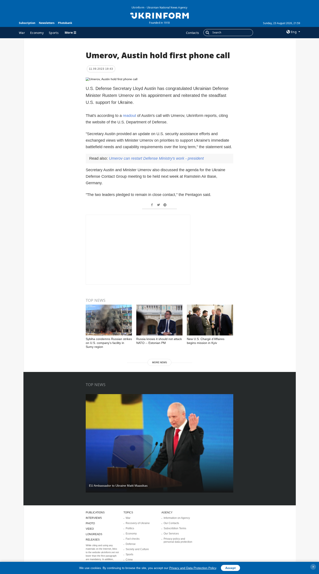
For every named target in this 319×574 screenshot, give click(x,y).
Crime (129, 559)
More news (159, 362)
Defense (131, 544)
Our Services (171, 533)
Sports (54, 33)
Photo (90, 523)
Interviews (94, 517)
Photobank (65, 23)
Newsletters (46, 23)
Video (90, 528)
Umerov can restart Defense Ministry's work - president (156, 158)
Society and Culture (137, 549)
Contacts (192, 33)
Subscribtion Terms (175, 528)
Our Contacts (171, 523)
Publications (95, 512)
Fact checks (133, 538)
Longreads (94, 534)
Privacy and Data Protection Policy (192, 568)
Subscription (27, 23)
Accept (230, 568)
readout (130, 115)
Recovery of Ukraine (138, 523)
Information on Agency (177, 517)
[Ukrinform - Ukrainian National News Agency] (159, 15)
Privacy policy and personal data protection (178, 540)
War (22, 33)
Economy (37, 33)
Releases (93, 539)
